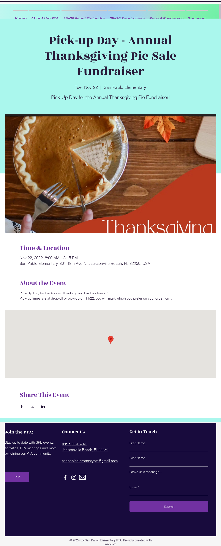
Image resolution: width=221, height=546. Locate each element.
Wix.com (110, 544)
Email (133, 487)
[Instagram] (74, 477)
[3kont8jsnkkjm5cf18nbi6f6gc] (82, 477)
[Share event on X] (32, 406)
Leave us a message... (145, 471)
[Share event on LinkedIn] (43, 406)
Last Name (137, 458)
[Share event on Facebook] (22, 406)
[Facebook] (65, 477)
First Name (137, 443)
